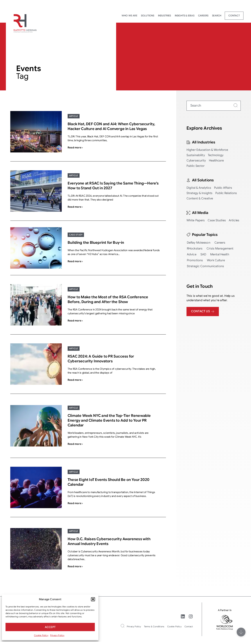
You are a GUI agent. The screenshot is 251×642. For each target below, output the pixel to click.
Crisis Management (220, 248)
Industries (164, 15)
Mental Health (219, 254)
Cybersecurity (196, 160)
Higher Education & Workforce (207, 150)
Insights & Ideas (184, 15)
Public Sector (196, 166)
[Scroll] (241, 632)
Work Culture (216, 260)
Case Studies (217, 220)
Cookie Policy (41, 635)
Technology (215, 155)
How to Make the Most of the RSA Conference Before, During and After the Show (108, 299)
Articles (234, 220)
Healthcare (216, 160)
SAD (203, 254)
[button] (93, 599)
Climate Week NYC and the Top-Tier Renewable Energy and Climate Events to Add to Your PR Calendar (109, 420)
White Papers (196, 220)
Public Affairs (223, 188)
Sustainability (196, 155)
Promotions (195, 260)
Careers (203, 15)
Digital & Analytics (199, 188)
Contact (234, 15)
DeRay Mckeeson (198, 243)
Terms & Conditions (154, 626)
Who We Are (129, 15)
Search (216, 15)
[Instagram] (191, 616)
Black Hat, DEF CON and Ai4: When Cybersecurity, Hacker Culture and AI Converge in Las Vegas (111, 126)
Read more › (75, 147)
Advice (191, 254)
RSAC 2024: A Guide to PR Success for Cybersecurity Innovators (101, 358)
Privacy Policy (57, 635)
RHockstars (194, 248)
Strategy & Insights (199, 193)
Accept (50, 627)
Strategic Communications (205, 266)
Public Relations (226, 193)
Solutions (147, 15)
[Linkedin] (183, 616)
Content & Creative (200, 198)
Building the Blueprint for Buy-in (96, 242)
